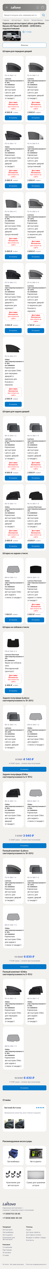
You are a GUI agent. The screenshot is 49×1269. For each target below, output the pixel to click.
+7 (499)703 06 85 (11, 1214)
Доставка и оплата (33, 1235)
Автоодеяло (8, 1235)
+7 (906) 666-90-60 (12, 1218)
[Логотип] (16, 7)
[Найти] (43, 15)
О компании (7, 1247)
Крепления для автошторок (9, 1238)
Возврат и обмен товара (36, 1238)
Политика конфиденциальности (36, 1264)
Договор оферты (33, 1232)
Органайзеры (8, 1232)
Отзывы (6, 1255)
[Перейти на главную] (9, 1203)
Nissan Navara (37, 20)
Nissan (26, 20)
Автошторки (16, 20)
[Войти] (37, 7)
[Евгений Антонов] (9, 1123)
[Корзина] (42, 7)
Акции (28, 1230)
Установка (7, 1253)
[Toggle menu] (6, 7)
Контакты (30, 1240)
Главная (6, 20)
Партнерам (7, 1250)
